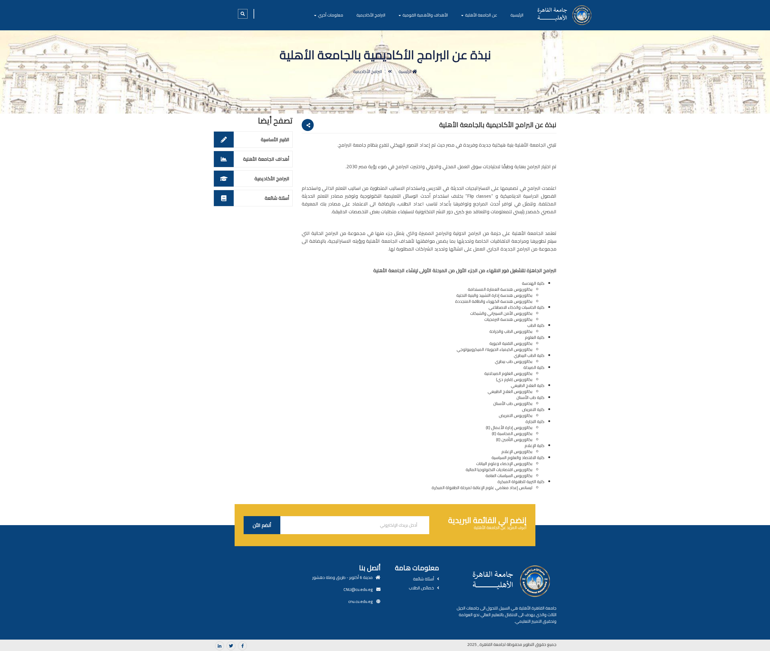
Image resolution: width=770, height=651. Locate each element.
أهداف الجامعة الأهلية (266, 158)
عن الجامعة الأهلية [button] (480, 15)
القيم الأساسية (275, 139)
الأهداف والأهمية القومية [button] (425, 15)
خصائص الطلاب (421, 588)
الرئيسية (516, 15)
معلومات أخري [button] (330, 15)
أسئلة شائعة (277, 197)
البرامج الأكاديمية (370, 15)
